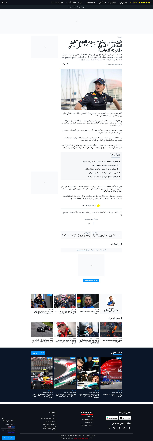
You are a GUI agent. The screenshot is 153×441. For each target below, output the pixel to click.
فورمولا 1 (134, 2)
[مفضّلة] (67, 64)
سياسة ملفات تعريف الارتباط (77, 435)
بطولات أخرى (72, 2)
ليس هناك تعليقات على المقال (91, 250)
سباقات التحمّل (90, 2)
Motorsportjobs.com (87, 419)
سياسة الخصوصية (64, 435)
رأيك (54, 416)
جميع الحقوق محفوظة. (67, 438)
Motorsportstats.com (87, 425)
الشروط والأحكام (91, 435)
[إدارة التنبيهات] (89, 223)
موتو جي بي (123, 2)
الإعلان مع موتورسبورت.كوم (48, 418)
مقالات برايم (72, 7)
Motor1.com (90, 417)
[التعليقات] (63, 64)
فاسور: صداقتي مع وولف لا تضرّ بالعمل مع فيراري (103, 173)
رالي (81, 2)
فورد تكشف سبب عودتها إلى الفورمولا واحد (105, 165)
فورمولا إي (113, 2)
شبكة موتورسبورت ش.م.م (81, 438)
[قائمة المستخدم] (2, 2)
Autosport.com (89, 422)
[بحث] (6, 2)
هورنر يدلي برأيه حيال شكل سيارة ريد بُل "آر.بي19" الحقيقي (100, 161)
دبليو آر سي (102, 2)
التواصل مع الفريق (51, 421)
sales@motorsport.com (49, 424)
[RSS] (109, 427)
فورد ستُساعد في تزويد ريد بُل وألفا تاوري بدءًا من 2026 (101, 169)
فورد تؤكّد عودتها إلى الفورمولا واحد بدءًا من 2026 (103, 177)
